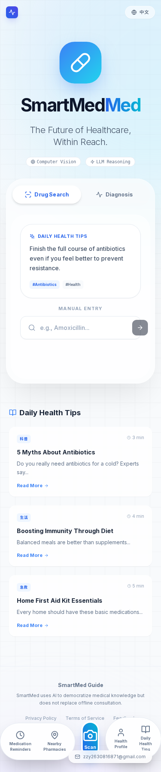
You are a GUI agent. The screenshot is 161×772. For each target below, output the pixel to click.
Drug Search (51, 194)
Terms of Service (85, 718)
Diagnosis (119, 194)
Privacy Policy (41, 718)
